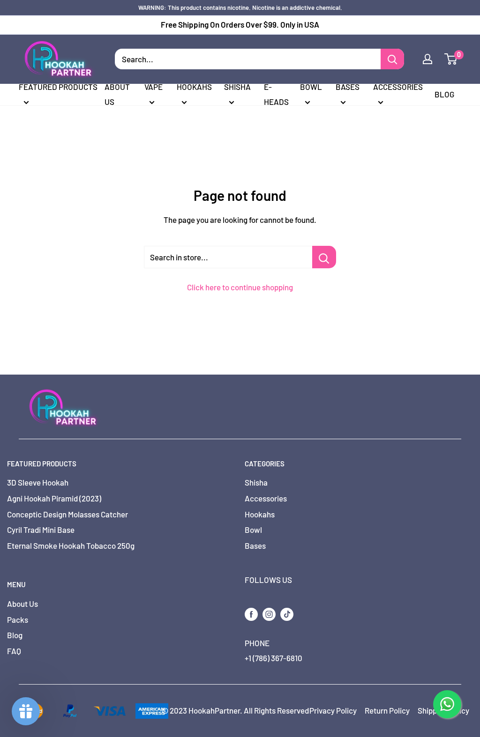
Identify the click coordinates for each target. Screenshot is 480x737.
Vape (153, 86)
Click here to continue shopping (240, 287)
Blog (444, 94)
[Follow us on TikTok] (286, 613)
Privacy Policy (333, 710)
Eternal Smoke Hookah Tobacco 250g (71, 545)
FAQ (14, 651)
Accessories (398, 86)
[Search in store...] (324, 257)
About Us (117, 94)
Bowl (311, 86)
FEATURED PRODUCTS (58, 86)
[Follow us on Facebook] (251, 613)
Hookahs (194, 86)
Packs (17, 619)
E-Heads (276, 94)
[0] (451, 59)
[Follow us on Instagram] (269, 613)
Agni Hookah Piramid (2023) (54, 498)
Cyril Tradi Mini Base (41, 529)
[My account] (427, 59)
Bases (348, 86)
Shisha (237, 86)
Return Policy (387, 710)
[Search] (392, 59)
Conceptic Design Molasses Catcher (67, 514)
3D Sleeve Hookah (37, 482)
